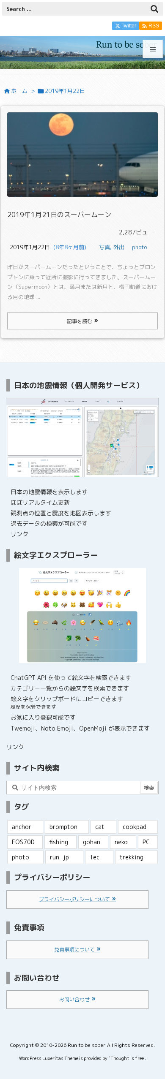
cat (99, 827)
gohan (91, 842)
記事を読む (80, 321)
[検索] (154, 9)
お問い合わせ (75, 999)
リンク (19, 534)
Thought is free (126, 1058)
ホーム (19, 91)
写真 (104, 247)
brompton (63, 827)
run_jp (59, 857)
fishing (58, 842)
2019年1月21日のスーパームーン (59, 214)
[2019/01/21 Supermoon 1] (82, 154)
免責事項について (75, 949)
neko (121, 842)
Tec (94, 857)
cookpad (134, 827)
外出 (118, 247)
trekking (131, 857)
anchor (21, 827)
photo (139, 247)
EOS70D (23, 842)
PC (146, 842)
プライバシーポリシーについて (75, 899)
